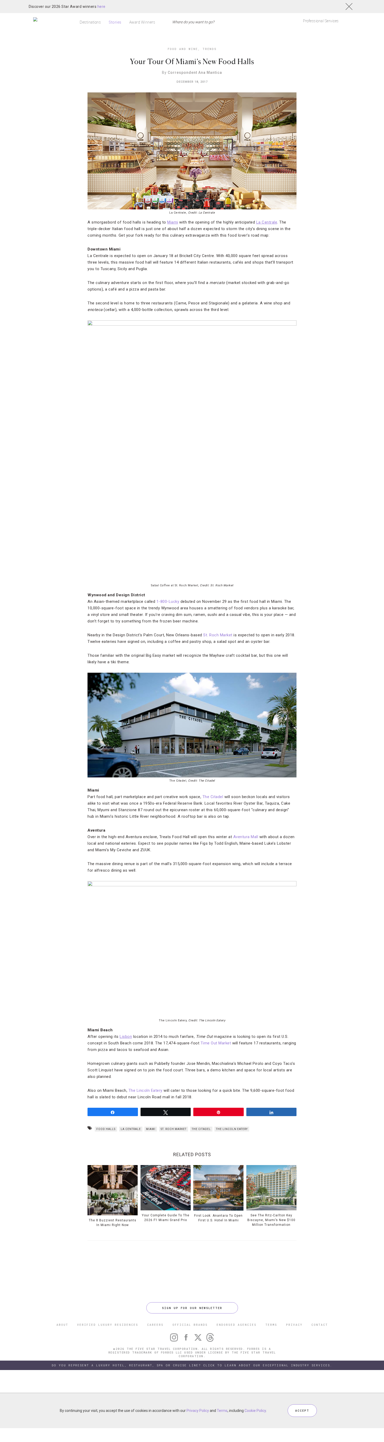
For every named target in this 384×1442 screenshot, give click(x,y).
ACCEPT (302, 1410)
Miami (150, 1129)
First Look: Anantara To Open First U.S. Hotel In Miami (218, 1218)
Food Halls (105, 1129)
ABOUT (62, 1325)
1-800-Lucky (167, 601)
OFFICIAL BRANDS (190, 1325)
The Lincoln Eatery (145, 1090)
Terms (222, 1410)
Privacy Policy (198, 1410)
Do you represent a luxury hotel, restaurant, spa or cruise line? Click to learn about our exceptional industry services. (192, 1365)
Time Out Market (216, 1043)
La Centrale (131, 1129)
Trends (209, 49)
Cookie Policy (255, 1410)
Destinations (90, 22)
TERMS (271, 1325)
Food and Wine (183, 49)
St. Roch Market (217, 635)
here (101, 6)
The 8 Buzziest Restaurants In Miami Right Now (112, 1222)
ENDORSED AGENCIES (237, 1325)
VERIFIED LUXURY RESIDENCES (107, 1325)
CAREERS (155, 1325)
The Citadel (212, 796)
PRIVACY (294, 1325)
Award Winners (142, 22)
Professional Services (321, 21)
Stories (115, 22)
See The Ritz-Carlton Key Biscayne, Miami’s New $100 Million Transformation (271, 1220)
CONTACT (319, 1325)
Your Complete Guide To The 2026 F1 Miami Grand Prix (165, 1217)
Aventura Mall (245, 836)
